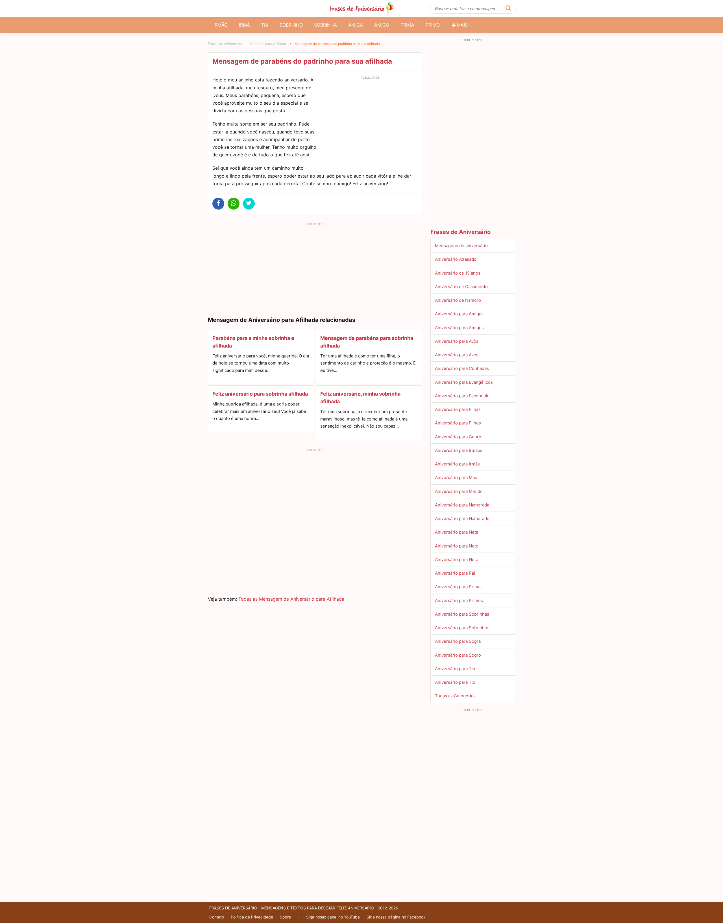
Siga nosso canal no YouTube (333, 917)
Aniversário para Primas (459, 586)
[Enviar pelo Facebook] (218, 204)
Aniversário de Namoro (458, 300)
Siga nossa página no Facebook (396, 917)
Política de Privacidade (252, 917)
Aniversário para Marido (459, 491)
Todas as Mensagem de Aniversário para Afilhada (291, 599)
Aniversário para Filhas (458, 409)
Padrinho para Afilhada (268, 44)
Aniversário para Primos (459, 600)
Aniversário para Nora (456, 559)
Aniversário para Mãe (456, 477)
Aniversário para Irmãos (458, 450)
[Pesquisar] (508, 9)
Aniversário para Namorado (462, 518)
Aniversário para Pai (455, 573)
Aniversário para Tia (455, 668)
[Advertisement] (370, 121)
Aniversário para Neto (456, 546)
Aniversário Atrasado (455, 259)
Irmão (221, 25)
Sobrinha (325, 25)
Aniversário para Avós (456, 354)
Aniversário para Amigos (459, 327)
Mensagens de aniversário (461, 245)
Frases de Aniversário (225, 44)
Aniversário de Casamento (461, 286)
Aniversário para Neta (456, 532)
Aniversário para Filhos (458, 423)
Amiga (355, 25)
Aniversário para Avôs (456, 341)
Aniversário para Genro (458, 436)
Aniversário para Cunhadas (462, 368)
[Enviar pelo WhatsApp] (233, 204)
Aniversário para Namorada (462, 505)
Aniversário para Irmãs (457, 464)
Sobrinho (291, 25)
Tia (264, 25)
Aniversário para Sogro (458, 655)
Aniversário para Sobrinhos (462, 627)
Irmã (244, 25)
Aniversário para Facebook (461, 395)
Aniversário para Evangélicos (464, 382)
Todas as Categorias (455, 695)
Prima (407, 25)
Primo (433, 25)
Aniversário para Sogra (458, 641)
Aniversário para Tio (455, 682)
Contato (216, 917)
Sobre (285, 917)
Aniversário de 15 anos (457, 273)
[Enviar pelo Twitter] (249, 204)
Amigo (381, 25)
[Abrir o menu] (214, 8)
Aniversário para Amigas (459, 313)
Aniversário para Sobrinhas (462, 614)
